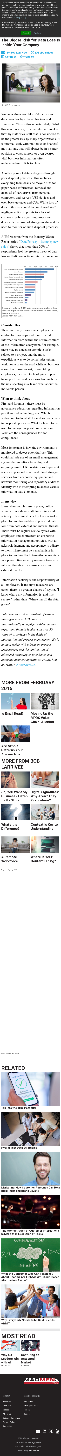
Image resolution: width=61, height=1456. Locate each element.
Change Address (31, 1406)
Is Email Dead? (12, 714)
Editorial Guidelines (11, 1418)
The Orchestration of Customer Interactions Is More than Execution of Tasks (30, 1232)
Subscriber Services (32, 1396)
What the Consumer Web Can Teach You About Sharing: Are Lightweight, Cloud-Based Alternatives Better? (30, 1277)
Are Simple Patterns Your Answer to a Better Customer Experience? (14, 749)
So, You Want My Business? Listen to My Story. (14, 795)
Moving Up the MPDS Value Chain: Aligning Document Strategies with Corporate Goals (43, 717)
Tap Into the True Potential (18, 1108)
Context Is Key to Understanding (44, 827)
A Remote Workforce (9, 859)
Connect (10, 56)
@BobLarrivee (44, 52)
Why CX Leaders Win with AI (10, 1358)
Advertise (7, 1402)
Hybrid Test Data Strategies (19, 1147)
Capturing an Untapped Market (30, 1358)
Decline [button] (37, 32)
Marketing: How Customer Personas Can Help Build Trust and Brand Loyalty (30, 1189)
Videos (6, 1410)
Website (28, 56)
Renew (27, 1410)
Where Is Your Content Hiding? (43, 859)
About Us (7, 1414)
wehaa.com (34, 1450)
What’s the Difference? (10, 827)
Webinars (7, 1406)
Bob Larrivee (18, 52)
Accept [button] (26, 32)
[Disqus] (31, 918)
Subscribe (28, 1402)
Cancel (27, 1414)
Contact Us (7, 1426)
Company (6, 1396)
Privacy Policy (20, 17)
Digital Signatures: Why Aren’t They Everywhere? (45, 795)
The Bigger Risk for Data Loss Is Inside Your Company (30, 42)
